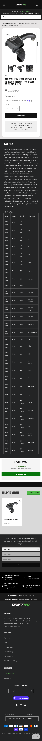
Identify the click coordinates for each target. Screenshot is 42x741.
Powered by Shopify (16, 733)
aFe (7, 23)
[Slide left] (6, 69)
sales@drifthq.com (21, 595)
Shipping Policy (9, 656)
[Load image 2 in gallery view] (21, 68)
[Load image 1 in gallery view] (12, 68)
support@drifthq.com (21, 599)
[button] (4, 4)
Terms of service (22, 736)
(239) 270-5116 (26, 11)
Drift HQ (8, 733)
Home (3, 23)
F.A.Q (5, 643)
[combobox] (21, 17)
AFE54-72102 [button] (13, 90)
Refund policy (26, 733)
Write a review (21, 474)
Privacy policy (36, 733)
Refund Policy (8, 652)
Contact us (7, 678)
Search (21, 565)
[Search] (38, 17)
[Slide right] (36, 69)
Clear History (34, 492)
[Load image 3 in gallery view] (29, 68)
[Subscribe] (31, 691)
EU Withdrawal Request (12, 661)
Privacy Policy (8, 647)
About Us (7, 638)
